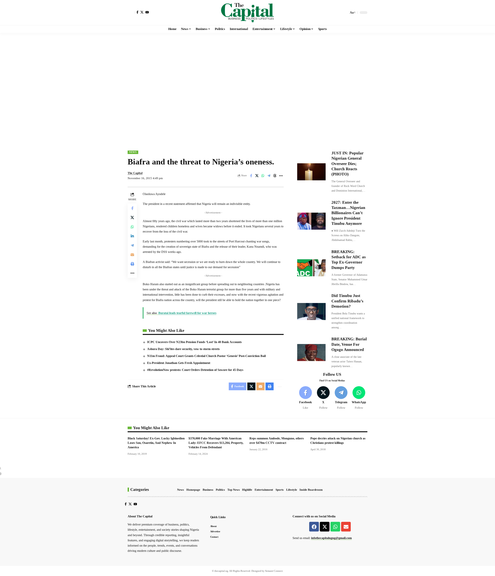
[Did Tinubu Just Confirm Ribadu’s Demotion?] (311, 311)
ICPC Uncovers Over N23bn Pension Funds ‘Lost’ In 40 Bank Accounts (194, 342)
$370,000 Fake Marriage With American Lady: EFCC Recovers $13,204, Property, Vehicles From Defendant (216, 443)
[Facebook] (137, 12)
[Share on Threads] (275, 176)
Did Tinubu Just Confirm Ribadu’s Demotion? (347, 301)
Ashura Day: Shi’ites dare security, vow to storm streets (183, 349)
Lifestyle (291, 489)
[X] (141, 12)
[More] (281, 176)
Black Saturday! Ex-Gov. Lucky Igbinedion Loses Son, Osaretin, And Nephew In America (156, 443)
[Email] (132, 254)
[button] (131, 12)
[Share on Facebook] (251, 176)
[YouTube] (147, 12)
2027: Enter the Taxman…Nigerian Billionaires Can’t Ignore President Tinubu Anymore (348, 213)
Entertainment (264, 489)
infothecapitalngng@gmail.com (331, 538)
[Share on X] (257, 176)
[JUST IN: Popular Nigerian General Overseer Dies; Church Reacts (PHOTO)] (311, 171)
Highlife (247, 489)
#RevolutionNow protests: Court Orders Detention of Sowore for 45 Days (195, 369)
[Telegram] (341, 398)
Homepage (193, 489)
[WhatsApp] (359, 398)
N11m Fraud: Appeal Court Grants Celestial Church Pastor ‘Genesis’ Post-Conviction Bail (206, 356)
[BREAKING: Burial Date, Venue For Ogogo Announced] (311, 352)
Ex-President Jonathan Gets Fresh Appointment (178, 363)
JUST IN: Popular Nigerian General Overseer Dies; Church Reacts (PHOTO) (347, 163)
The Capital (135, 173)
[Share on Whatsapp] (263, 176)
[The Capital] (247, 12)
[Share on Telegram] (269, 176)
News (133, 152)
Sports (280, 489)
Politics (220, 489)
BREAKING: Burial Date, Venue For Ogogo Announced (349, 344)
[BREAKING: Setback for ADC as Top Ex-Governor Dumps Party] (311, 267)
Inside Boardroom (311, 489)
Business (208, 489)
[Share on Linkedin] (132, 236)
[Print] (132, 264)
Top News (233, 489)
